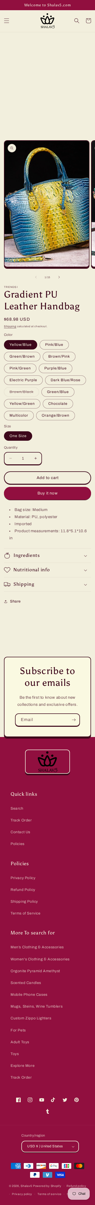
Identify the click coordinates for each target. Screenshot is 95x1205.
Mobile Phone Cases (29, 995)
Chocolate (58, 404)
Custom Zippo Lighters (31, 1018)
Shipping (10, 326)
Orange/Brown (55, 415)
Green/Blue (58, 392)
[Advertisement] (47, 82)
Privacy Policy (23, 878)
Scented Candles (26, 983)
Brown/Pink (59, 356)
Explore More (23, 1066)
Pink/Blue (54, 345)
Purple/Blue (55, 368)
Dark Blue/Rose (65, 380)
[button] (6, 20)
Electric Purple (23, 380)
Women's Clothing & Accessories (40, 959)
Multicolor (19, 415)
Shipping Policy (24, 901)
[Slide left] (36, 277)
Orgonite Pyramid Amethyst (35, 971)
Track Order (21, 820)
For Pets (18, 1030)
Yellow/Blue (21, 345)
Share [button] (15, 601)
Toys (15, 1054)
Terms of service (49, 1194)
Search (17, 808)
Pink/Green (20, 368)
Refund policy (76, 1185)
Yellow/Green (22, 404)
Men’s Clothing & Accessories (37, 947)
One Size (18, 436)
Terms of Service (26, 913)
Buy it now (47, 493)
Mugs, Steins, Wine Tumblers (37, 1006)
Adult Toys (20, 1042)
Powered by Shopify (47, 1185)
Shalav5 (26, 1185)
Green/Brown (22, 356)
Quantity (11, 447)
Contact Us (20, 832)
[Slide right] (59, 277)
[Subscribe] (73, 719)
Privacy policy (22, 1194)
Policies (18, 844)
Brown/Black (24, 393)
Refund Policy (23, 890)
